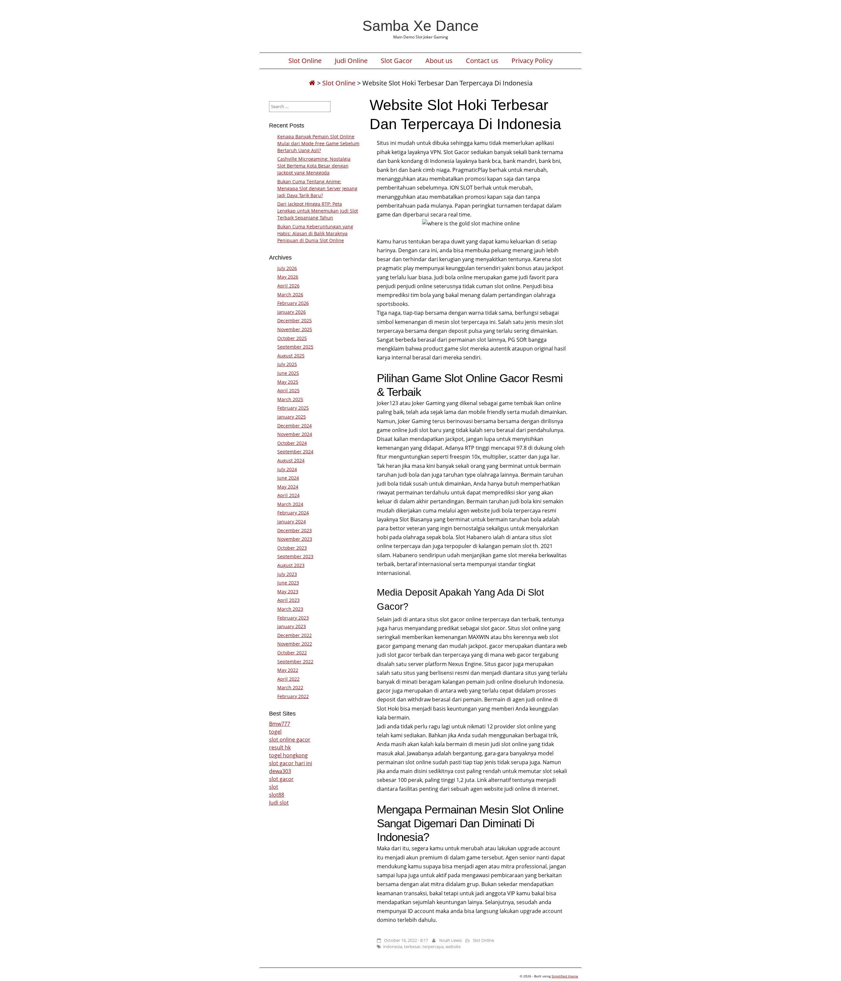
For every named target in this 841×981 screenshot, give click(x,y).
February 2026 (293, 303)
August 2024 (291, 460)
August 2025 (291, 356)
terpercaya (432, 946)
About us (439, 61)
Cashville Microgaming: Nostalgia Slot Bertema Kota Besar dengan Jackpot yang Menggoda (314, 166)
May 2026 (287, 277)
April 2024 (288, 495)
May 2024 (287, 487)
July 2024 (287, 469)
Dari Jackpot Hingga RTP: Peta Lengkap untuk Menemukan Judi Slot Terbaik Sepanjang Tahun (317, 211)
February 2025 (293, 408)
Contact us (482, 61)
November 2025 (294, 329)
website (453, 946)
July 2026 (287, 268)
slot (273, 786)
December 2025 (294, 320)
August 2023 (291, 565)
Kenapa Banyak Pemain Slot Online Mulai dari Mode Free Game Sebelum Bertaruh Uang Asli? (318, 143)
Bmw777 (279, 723)
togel (275, 731)
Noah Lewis (450, 940)
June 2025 (288, 373)
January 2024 (291, 521)
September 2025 (295, 347)
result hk (280, 747)
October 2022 (292, 653)
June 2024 (288, 478)
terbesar (412, 946)
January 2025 (291, 417)
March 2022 (290, 687)
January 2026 (291, 312)
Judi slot (279, 802)
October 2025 (292, 338)
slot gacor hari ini (290, 763)
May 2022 (287, 670)
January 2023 (291, 626)
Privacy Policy (532, 61)
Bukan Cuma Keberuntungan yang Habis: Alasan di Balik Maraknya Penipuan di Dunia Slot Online (315, 233)
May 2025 (287, 382)
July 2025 (287, 364)
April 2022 (288, 679)
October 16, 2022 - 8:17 (406, 940)
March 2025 (290, 399)
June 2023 (288, 583)
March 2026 (290, 294)
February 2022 (293, 696)
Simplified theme (565, 976)
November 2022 (294, 644)
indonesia (392, 946)
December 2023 (294, 530)
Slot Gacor (396, 61)
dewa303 (280, 771)
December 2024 (294, 425)
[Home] (312, 83)
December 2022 (294, 635)
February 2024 (293, 513)
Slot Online (305, 61)
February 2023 (293, 618)
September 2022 (295, 661)
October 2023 (292, 548)
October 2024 (292, 443)
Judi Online (351, 61)
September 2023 (295, 556)
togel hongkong (288, 755)
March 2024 (290, 504)
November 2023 (294, 539)
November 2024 (294, 434)
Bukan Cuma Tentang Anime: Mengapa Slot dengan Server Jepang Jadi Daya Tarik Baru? (317, 188)
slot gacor (281, 779)
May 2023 (287, 591)
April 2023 (288, 600)
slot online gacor (289, 739)
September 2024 (295, 451)
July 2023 (287, 574)
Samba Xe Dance (420, 25)
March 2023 (290, 609)
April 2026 (288, 286)
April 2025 (288, 390)
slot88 (276, 794)
